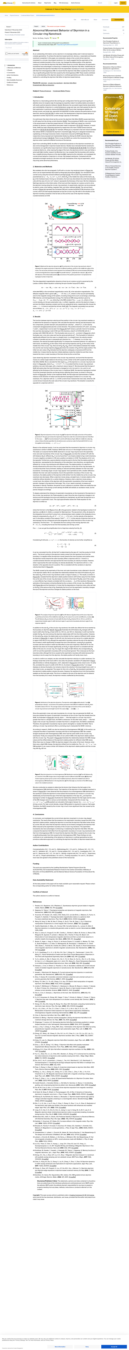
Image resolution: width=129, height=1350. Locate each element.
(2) (95, 506)
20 (66, 121)
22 (79, 125)
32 (73, 148)
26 (48, 130)
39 (76, 172)
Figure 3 (35, 577)
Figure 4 (74, 665)
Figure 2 (41, 364)
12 (65, 109)
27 (49, 130)
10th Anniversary (63, 3)
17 (51, 113)
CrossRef (59, 908)
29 (53, 130)
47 (53, 630)
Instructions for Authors (28, 3)
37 (83, 148)
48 (82, 729)
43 (77, 187)
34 (77, 148)
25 (46, 130)
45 (67, 306)
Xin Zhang (40, 38)
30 (51, 138)
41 (67, 175)
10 (63, 109)
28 (51, 130)
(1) (95, 287)
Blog (55, 3)
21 (77, 125)
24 (43, 130)
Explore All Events (77, 9)
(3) (95, 533)
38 (85, 148)
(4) (95, 545)
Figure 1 (88, 170)
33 (75, 148)
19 (63, 121)
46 (51, 630)
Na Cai (35, 38)
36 (81, 148)
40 (79, 172)
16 (49, 113)
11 (64, 109)
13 (67, 109)
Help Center (47, 3)
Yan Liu (54, 38)
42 (69, 175)
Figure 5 (58, 738)
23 (81, 125)
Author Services (75, 3)
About (39, 3)
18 (52, 113)
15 (48, 113)
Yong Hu (46, 38)
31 (53, 138)
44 (79, 187)
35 (79, 148)
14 (46, 113)
